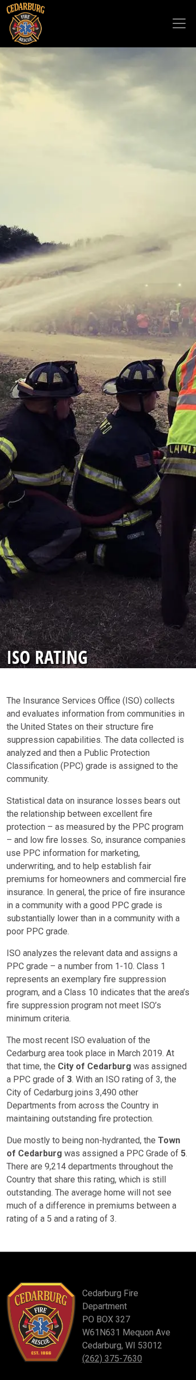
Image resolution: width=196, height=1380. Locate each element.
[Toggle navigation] (179, 23)
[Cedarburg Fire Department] (26, 23)
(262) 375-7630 (112, 1358)
